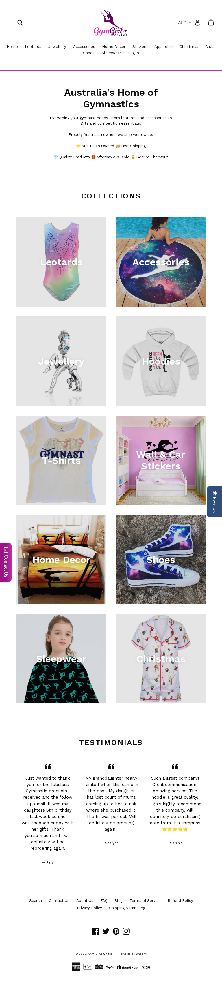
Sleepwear (111, 53)
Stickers (139, 46)
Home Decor (113, 46)
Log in (133, 53)
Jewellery (57, 46)
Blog (118, 900)
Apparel (162, 46)
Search (35, 900)
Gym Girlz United (100, 953)
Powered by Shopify (133, 953)
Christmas (189, 46)
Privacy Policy (89, 908)
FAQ (104, 900)
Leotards (33, 46)
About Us (84, 900)
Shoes (89, 53)
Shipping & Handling (127, 908)
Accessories (84, 46)
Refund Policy (180, 900)
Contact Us (59, 900)
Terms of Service (145, 900)
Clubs (210, 46)
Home (12, 46)
